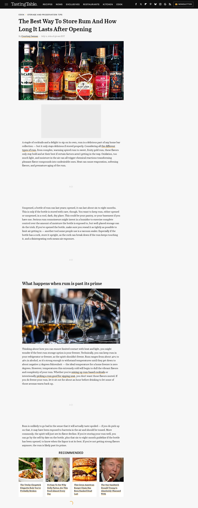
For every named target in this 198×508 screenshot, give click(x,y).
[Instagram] (160, 5)
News (59, 4)
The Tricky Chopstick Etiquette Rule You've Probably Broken (30, 488)
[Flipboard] (145, 5)
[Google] (165, 5)
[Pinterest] (150, 5)
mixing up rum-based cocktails (88, 372)
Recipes (47, 4)
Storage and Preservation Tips (44, 14)
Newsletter (185, 4)
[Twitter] (141, 5)
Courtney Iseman (29, 36)
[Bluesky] (155, 5)
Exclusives (73, 4)
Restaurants (91, 4)
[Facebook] (136, 5)
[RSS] (170, 5)
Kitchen (108, 4)
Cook (119, 4)
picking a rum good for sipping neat (56, 376)
